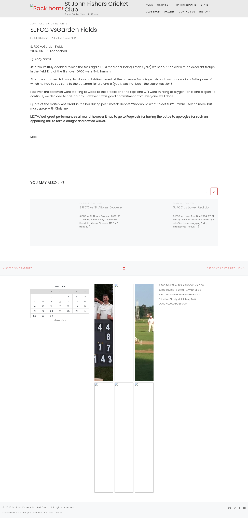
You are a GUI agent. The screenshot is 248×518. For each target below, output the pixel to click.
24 (60, 311)
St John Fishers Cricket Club (30, 507)
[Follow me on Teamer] (239, 508)
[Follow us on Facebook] (229, 508)
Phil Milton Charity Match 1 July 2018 (177, 299)
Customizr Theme (52, 512)
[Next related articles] (214, 191)
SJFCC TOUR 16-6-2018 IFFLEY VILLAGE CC (180, 289)
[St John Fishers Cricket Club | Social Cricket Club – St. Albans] (46, 8)
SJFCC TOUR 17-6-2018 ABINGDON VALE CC (181, 285)
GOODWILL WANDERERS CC (173, 303)
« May (57, 320)
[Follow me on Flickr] (244, 508)
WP (17, 512)
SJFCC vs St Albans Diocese (100, 207)
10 (60, 301)
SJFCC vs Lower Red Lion (192, 207)
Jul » (63, 320)
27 (85, 311)
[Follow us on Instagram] (235, 508)
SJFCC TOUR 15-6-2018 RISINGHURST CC (180, 294)
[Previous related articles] (206, 191)
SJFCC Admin (41, 38)
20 (85, 306)
